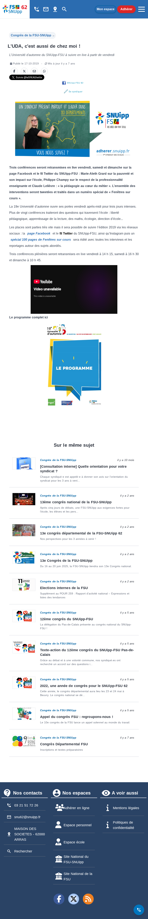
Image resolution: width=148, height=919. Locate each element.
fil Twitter (66, 233)
